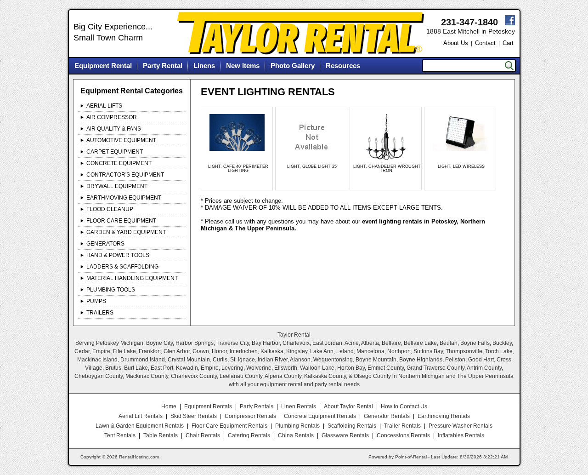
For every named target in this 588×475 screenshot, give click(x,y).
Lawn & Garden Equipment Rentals (140, 426)
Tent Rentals (120, 435)
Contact (485, 43)
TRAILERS (99, 312)
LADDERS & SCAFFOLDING (122, 266)
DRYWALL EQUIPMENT (116, 186)
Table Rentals (160, 435)
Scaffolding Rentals (352, 426)
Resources (343, 65)
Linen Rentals (298, 406)
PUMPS (96, 301)
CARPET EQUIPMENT (114, 152)
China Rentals (296, 435)
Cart (508, 43)
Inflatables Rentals (461, 435)
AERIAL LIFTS (104, 106)
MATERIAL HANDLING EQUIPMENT (132, 278)
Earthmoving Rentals (444, 416)
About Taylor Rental (348, 406)
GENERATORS (105, 243)
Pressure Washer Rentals (460, 426)
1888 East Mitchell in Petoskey (470, 31)
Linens (204, 65)
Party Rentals (256, 406)
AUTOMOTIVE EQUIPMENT (121, 140)
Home (168, 406)
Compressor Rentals (250, 416)
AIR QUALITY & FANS (113, 129)
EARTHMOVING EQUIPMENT (123, 198)
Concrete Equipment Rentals (320, 416)
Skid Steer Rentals (193, 416)
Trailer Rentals (402, 426)
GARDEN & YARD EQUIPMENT (126, 232)
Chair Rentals (203, 435)
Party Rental (162, 65)
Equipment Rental (103, 65)
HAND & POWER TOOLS (117, 255)
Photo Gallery (293, 65)
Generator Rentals (387, 416)
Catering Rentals (249, 435)
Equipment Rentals (208, 406)
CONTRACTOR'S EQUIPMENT (125, 175)
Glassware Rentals (345, 435)
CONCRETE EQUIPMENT (119, 163)
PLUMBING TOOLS (110, 289)
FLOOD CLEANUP (109, 209)
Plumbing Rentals (297, 426)
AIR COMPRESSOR (111, 117)
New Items (243, 65)
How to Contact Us (404, 406)
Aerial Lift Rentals (141, 416)
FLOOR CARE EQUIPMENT (121, 220)
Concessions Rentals (403, 435)
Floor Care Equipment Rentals (229, 426)
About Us (455, 43)
